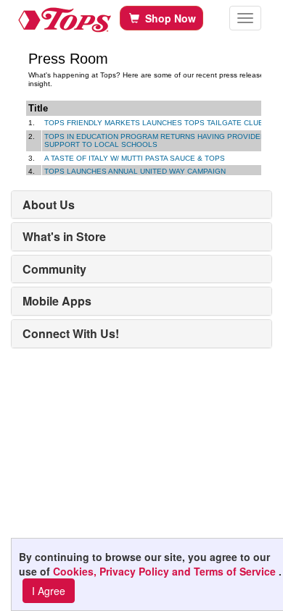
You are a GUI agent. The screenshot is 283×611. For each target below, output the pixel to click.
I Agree (48, 590)
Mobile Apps (56, 300)
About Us (48, 204)
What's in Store (64, 236)
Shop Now (167, 18)
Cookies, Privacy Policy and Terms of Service (166, 571)
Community (54, 269)
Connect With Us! (70, 333)
